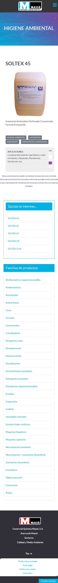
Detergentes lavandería (17, 378)
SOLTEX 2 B (13, 241)
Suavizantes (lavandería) (17, 462)
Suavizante (12, 142)
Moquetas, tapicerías (16, 439)
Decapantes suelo (14, 340)
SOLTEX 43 (13, 233)
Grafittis (10, 409)
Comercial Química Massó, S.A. (28, 529)
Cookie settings (48, 581)
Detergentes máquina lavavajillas (22, 386)
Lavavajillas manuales (16, 416)
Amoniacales (12, 295)
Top (27, 553)
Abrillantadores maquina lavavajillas (23, 280)
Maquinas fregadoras (16, 432)
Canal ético (28, 573)
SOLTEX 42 (13, 226)
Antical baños (12, 302)
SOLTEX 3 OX (14, 248)
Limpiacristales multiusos (18, 424)
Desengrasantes (13, 348)
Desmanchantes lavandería (19, 371)
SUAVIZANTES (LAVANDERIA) (34, 142)
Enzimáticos (11, 470)
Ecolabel (10, 394)
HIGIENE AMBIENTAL (16, 137)
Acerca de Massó (29, 533)
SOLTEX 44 (13, 218)
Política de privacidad (27, 561)
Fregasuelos (11, 401)
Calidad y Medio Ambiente (30, 542)
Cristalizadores (13, 333)
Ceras (8, 310)
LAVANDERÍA (35, 137)
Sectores (29, 538)
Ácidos (9, 492)
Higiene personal (14, 477)
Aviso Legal (28, 565)
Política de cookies (27, 569)
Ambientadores (13, 287)
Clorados (10, 318)
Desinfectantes (13, 363)
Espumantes (12, 485)
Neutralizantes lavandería (18, 447)
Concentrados (12, 325)
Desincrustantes (14, 356)
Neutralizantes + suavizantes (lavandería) (25, 454)
